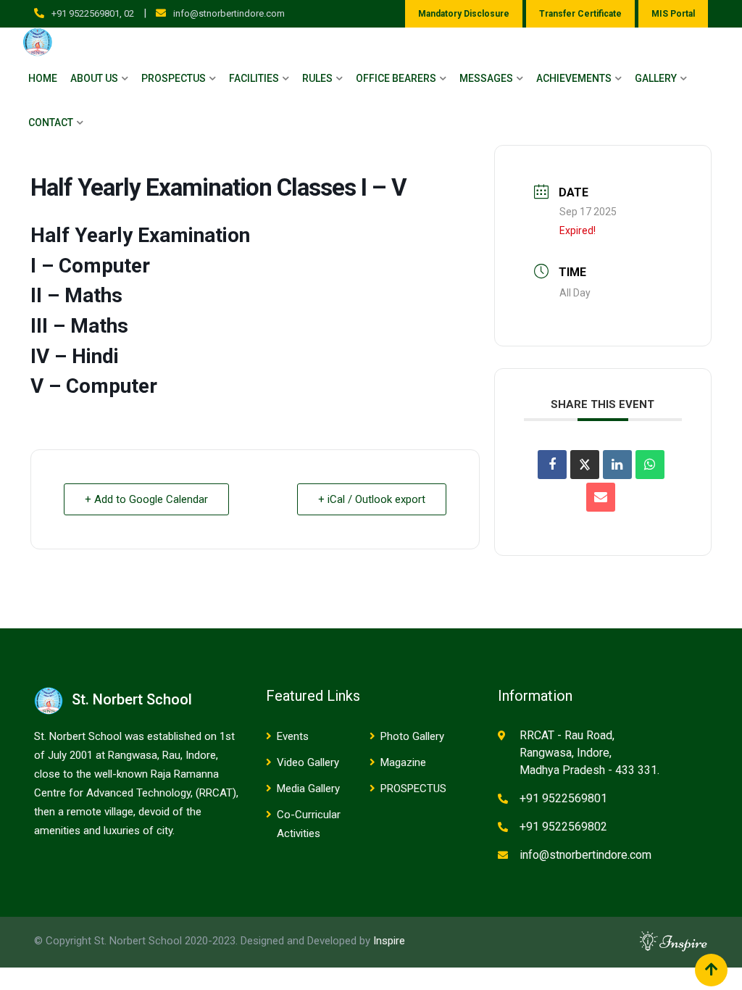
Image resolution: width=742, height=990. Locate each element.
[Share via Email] (600, 497)
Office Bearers (396, 78)
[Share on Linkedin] (617, 464)
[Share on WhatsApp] (649, 464)
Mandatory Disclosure (463, 14)
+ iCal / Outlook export (371, 499)
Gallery (656, 78)
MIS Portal (673, 14)
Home (42, 78)
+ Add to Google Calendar (146, 499)
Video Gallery (308, 762)
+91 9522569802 (563, 826)
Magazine (403, 762)
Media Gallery (308, 788)
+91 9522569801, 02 (92, 13)
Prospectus (173, 78)
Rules (317, 78)
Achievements (574, 78)
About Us (94, 78)
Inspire (389, 940)
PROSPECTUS (413, 788)
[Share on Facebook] (552, 464)
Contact (50, 122)
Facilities (254, 78)
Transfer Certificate (580, 14)
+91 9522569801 (563, 798)
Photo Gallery (412, 736)
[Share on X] (584, 464)
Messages (486, 78)
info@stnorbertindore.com (229, 13)
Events (293, 736)
